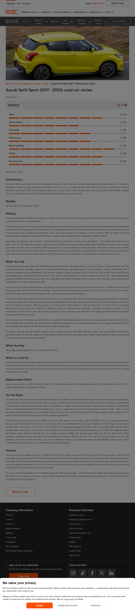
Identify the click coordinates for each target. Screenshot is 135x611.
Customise (95, 605)
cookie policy (69, 599)
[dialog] (67, 594)
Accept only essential (67, 605)
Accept (39, 605)
